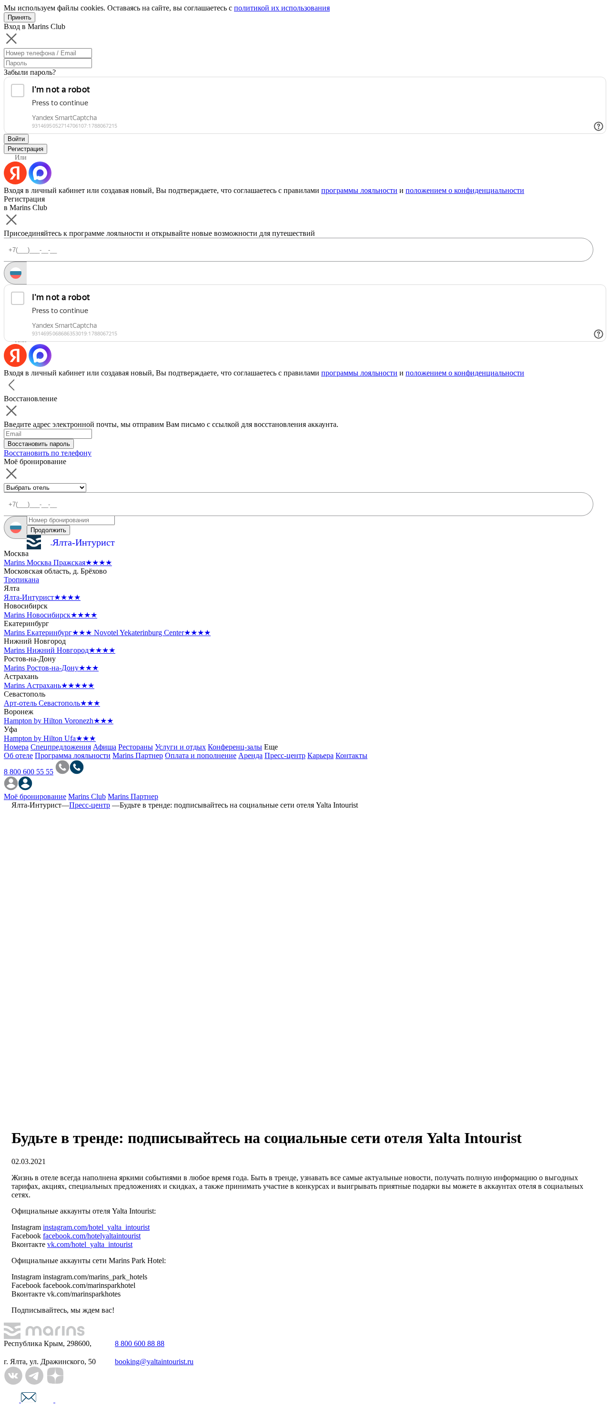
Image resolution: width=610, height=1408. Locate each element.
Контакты (351, 755)
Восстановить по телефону (48, 453)
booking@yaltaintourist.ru (154, 1361)
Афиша (104, 747)
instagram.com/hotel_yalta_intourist (96, 1227)
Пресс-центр (284, 755)
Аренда (250, 755)
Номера (16, 747)
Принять (19, 17)
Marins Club (87, 796)
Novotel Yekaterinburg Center (152, 632)
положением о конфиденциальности (465, 190)
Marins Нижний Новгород (59, 650)
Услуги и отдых (180, 747)
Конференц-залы (235, 747)
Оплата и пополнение (200, 755)
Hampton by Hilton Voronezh (58, 721)
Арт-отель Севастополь (52, 703)
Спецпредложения (60, 747)
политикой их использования (282, 8)
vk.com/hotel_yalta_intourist (89, 1244)
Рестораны (135, 747)
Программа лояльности (73, 755)
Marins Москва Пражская (58, 562)
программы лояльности (359, 190)
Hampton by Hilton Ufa (50, 738)
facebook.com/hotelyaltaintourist (92, 1236)
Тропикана (21, 580)
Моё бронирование (35, 796)
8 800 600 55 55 (28, 772)
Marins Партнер (137, 755)
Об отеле (18, 755)
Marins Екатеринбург (48, 632)
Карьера (320, 755)
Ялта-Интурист (42, 597)
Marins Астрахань (49, 685)
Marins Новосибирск (50, 615)
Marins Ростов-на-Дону (51, 668)
